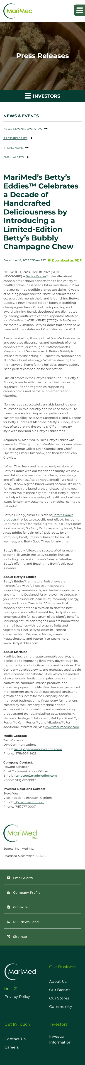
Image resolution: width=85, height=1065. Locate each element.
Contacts (17, 907)
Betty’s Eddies (36, 276)
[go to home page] (20, 972)
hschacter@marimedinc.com (35, 775)
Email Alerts (13, 157)
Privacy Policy (17, 996)
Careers (12, 1047)
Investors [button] (46, 96)
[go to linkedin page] (6, 988)
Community (60, 1006)
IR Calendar (13, 147)
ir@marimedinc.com (29, 802)
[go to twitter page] (15, 988)
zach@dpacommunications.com (38, 749)
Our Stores (59, 998)
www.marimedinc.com (62, 727)
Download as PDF (67, 260)
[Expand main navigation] (79, 10)
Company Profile (24, 893)
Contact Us (15, 1039)
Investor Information (60, 1039)
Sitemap (17, 937)
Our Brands (59, 990)
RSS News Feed (23, 922)
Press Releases (15, 138)
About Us (58, 981)
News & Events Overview (22, 128)
